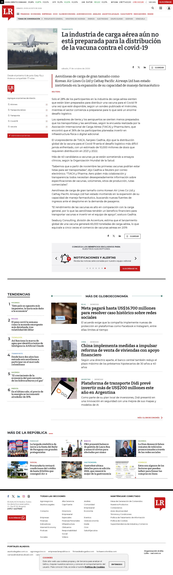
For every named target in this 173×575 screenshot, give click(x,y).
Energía (91, 19)
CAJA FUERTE (126, 14)
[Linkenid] (19, 497)
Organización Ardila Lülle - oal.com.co (153, 552)
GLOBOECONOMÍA (67, 14)
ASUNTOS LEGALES (110, 14)
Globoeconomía (91, 521)
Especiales (66, 517)
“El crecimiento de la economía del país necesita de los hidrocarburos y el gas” (27, 378)
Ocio (86, 527)
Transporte (17, 354)
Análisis (87, 501)
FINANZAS (25, 14)
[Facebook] (133, 67)
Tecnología (16, 337)
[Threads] (29, 497)
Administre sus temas (20, 135)
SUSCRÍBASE (165, 2)
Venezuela (140, 19)
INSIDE (150, 14)
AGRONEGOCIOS (84, 14)
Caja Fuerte (67, 504)
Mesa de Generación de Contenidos (126, 501)
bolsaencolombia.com (107, 551)
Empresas (44, 517)
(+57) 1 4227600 (14, 509)
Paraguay (34, 441)
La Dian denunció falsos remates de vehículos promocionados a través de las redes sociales (151, 448)
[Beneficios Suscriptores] (161, 8)
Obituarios (66, 527)
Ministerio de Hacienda (75, 19)
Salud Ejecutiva (90, 530)
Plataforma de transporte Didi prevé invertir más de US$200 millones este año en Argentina (117, 388)
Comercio (142, 462)
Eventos (87, 517)
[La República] (8, 13)
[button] (55, 258)
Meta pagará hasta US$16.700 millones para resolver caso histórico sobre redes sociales (118, 313)
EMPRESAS (46, 14)
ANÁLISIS (97, 14)
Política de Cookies (95, 567)
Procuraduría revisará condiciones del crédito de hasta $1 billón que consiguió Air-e (43, 469)
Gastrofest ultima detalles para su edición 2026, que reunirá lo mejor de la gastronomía (97, 469)
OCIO (55, 14)
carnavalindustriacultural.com (20, 555)
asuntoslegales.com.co (17, 551)
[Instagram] (24, 497)
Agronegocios (46, 501)
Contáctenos (116, 508)
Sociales (44, 537)
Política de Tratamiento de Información (128, 517)
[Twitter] (139, 67)
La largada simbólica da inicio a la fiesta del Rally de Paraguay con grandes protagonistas (43, 448)
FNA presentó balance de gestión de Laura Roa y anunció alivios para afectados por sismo (97, 448)
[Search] (152, 8)
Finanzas (44, 521)
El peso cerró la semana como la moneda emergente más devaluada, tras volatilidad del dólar (27, 326)
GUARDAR (159, 68)
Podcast (43, 530)
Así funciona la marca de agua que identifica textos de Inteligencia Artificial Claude (27, 343)
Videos (65, 537)
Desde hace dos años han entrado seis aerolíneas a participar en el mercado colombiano (25, 361)
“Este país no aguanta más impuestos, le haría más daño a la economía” (27, 308)
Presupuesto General (53, 19)
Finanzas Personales (71, 521)
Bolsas (14, 319)
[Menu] (18, 14)
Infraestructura (68, 524)
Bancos (87, 441)
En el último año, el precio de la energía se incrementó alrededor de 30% (27, 394)
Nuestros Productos (119, 504)
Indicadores (45, 524)
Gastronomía (90, 462)
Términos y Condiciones (121, 514)
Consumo (44, 511)
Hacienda (15, 303)
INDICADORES (140, 14)
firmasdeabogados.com (83, 551)
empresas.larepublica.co (59, 551)
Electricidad (102, 19)
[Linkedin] (145, 67)
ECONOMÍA (36, 14)
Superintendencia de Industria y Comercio (129, 524)
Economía (88, 511)
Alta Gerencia (68, 501)
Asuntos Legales (47, 504)
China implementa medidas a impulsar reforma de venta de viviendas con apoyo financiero (120, 350)
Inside (86, 524)
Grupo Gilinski (117, 19)
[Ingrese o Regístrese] (169, 8)
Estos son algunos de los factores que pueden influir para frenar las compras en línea (151, 469)
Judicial (33, 462)
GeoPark (129, 19)
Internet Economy (48, 527)
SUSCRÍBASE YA (130, 268)
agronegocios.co (38, 551)
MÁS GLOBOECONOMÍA (148, 417)
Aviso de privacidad (119, 511)
